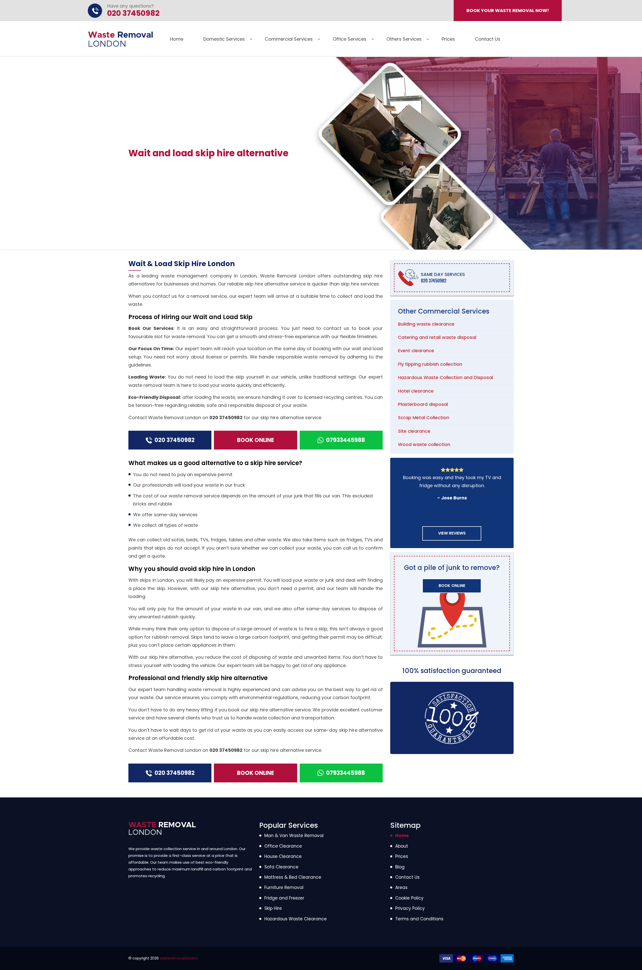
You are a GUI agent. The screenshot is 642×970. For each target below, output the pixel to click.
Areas (401, 887)
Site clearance (414, 431)
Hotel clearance (416, 391)
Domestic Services (224, 39)
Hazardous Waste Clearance (295, 919)
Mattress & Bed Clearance (292, 877)
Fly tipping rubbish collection (430, 364)
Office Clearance (283, 846)
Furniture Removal (283, 887)
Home (176, 39)
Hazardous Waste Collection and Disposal (445, 377)
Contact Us (487, 39)
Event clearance (416, 350)
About (401, 846)
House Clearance (283, 856)
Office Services (349, 39)
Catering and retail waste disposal (437, 337)
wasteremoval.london (179, 958)
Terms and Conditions (419, 919)
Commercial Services (289, 39)
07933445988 (345, 440)
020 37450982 (226, 417)
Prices (448, 39)
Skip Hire (273, 908)
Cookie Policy (409, 898)
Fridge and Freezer (284, 898)
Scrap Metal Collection (423, 417)
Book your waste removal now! (507, 10)
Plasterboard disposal (423, 404)
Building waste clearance (426, 324)
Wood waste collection (424, 444)
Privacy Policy (410, 908)
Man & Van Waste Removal (294, 836)
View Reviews (452, 533)
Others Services (404, 39)
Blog (400, 867)
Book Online (255, 440)
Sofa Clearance (281, 867)
